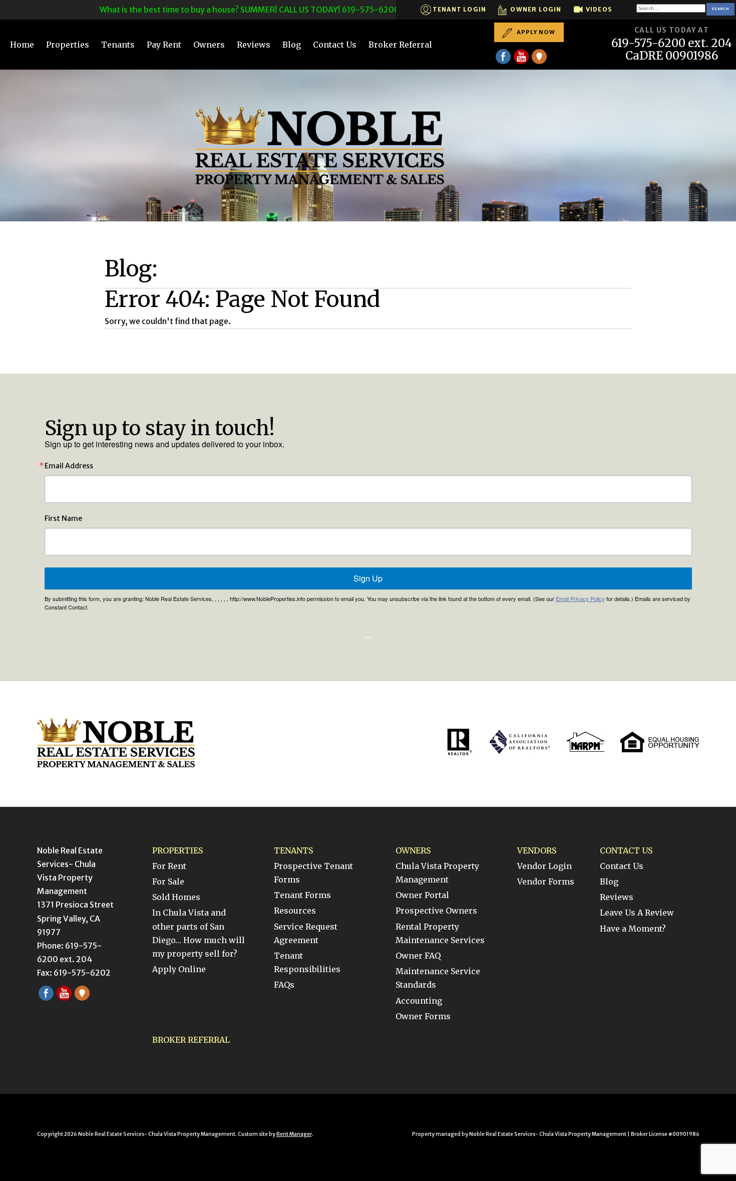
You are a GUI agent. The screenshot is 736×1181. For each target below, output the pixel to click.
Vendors (536, 850)
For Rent (169, 866)
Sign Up (368, 578)
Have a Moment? (633, 929)
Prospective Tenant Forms (313, 872)
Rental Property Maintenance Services (440, 933)
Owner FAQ (418, 956)
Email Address (69, 465)
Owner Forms (423, 1016)
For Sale (168, 881)
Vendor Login (544, 866)
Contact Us (334, 45)
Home (22, 45)
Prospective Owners (436, 911)
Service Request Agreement (305, 933)
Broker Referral (400, 45)
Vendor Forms (545, 881)
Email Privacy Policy (580, 599)
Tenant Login (459, 9)
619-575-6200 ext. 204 (671, 43)
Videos (598, 9)
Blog (291, 45)
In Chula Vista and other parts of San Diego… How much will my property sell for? (198, 933)
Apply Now (535, 32)
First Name (63, 518)
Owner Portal (422, 895)
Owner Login (535, 9)
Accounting (419, 1001)
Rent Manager (294, 1134)
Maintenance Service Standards (438, 978)
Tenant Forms (302, 895)
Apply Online (179, 969)
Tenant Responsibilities (307, 962)
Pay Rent (164, 45)
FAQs (284, 985)
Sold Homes (176, 897)
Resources (295, 911)
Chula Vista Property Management (437, 872)
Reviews (253, 45)
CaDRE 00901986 (671, 56)
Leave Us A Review (637, 913)
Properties (67, 45)
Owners (209, 45)
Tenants (118, 45)
